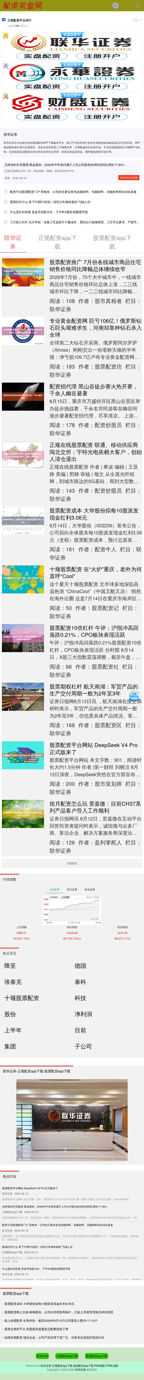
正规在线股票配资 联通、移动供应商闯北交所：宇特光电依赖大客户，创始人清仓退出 (96, 451)
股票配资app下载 (96, 1356)
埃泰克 (13, 981)
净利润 (83, 1014)
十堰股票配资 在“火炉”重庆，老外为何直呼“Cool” (96, 572)
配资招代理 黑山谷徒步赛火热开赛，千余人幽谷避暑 (94, 389)
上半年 (13, 1030)
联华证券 (42, 1356)
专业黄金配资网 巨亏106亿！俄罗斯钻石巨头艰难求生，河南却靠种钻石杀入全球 (96, 327)
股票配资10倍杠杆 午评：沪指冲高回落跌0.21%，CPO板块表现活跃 (94, 631)
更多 (136, 20)
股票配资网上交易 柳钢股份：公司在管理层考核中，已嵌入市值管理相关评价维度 (58, 1312)
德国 (80, 965)
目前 (80, 1030)
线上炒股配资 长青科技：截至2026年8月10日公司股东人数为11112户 (51, 1320)
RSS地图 (99, 1365)
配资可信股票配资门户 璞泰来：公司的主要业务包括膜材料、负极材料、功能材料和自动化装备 (73, 192)
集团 (10, 1046)
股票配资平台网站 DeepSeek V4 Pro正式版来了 (94, 748)
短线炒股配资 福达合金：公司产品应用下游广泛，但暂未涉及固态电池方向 (54, 1337)
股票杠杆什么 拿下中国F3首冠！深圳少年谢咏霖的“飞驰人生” (50, 202)
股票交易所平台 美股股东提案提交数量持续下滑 (36, 1329)
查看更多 (72, 863)
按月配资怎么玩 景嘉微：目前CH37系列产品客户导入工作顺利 (95, 806)
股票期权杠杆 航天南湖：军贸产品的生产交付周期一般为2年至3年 (94, 689)
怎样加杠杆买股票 (129, 177)
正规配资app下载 (67, 1356)
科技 (80, 997)
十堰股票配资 (21, 997)
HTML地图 (112, 1365)
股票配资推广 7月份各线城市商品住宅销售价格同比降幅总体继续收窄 (95, 265)
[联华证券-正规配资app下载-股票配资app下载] (23, 5)
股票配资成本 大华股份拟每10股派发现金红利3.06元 (94, 513)
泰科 (80, 981)
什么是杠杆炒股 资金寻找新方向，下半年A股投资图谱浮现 (49, 212)
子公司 (83, 1046)
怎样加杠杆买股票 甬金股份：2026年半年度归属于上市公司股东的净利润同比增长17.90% (64, 165)
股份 (10, 1014)
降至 (10, 965)
